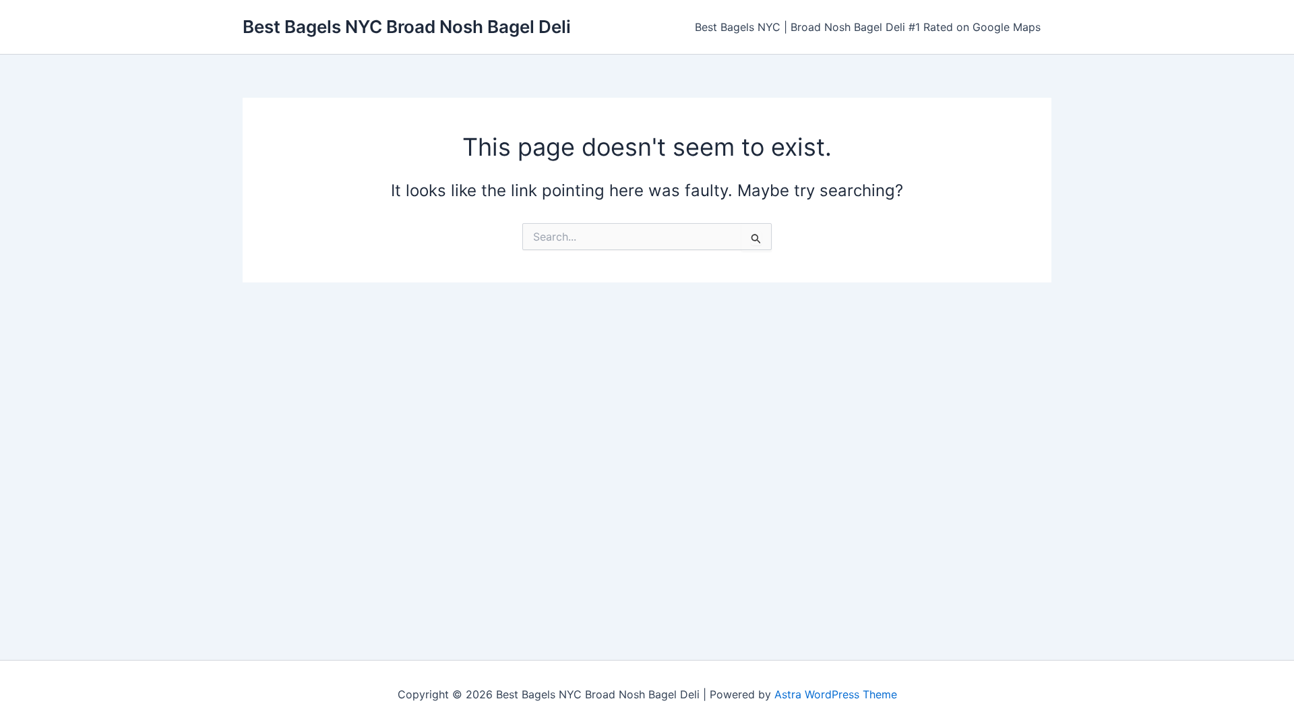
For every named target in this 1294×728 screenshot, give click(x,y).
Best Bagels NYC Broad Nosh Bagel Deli (407, 26)
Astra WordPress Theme (835, 694)
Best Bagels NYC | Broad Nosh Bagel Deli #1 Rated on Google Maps (868, 27)
